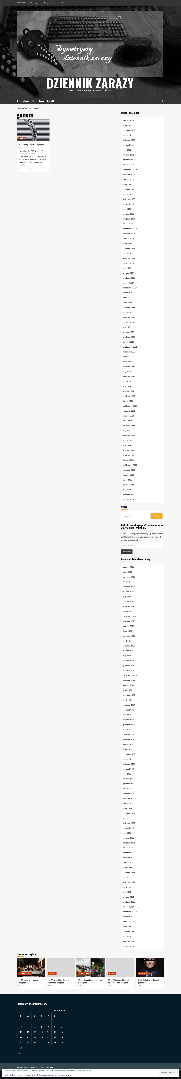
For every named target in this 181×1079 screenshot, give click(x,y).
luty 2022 (127, 386)
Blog (46, 3)
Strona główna (35, 3)
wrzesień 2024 (129, 233)
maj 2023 (127, 312)
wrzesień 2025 (129, 174)
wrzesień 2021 (129, 411)
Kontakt (62, 3)
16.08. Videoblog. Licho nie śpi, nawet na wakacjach (119, 981)
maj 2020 (127, 490)
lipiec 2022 (127, 361)
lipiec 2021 (127, 421)
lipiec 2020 (127, 480)
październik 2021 (130, 406)
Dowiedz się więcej (24, 169)
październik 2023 (130, 288)
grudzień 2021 (129, 396)
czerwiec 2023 (129, 307)
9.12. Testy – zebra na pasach (31, 144)
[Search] (162, 101)
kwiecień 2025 (129, 199)
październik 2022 (130, 347)
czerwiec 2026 (129, 130)
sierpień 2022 (128, 357)
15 (55, 1032)
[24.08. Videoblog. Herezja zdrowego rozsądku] (61, 967)
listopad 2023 (128, 283)
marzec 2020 (128, 499)
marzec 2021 (128, 440)
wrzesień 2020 (129, 470)
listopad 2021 (128, 401)
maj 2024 (127, 253)
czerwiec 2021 (129, 426)
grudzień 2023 (129, 278)
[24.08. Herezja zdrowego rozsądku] (31, 967)
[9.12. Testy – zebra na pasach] (33, 130)
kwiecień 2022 (129, 376)
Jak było (22, 138)
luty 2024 (127, 268)
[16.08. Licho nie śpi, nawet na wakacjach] (90, 967)
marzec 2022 (128, 381)
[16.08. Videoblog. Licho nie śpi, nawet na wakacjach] (120, 967)
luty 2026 (127, 150)
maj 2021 (127, 430)
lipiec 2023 (127, 302)
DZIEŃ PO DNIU (84, 974)
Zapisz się (127, 551)
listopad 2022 (128, 342)
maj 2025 (127, 194)
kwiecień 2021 (129, 435)
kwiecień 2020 (129, 494)
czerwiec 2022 (129, 366)
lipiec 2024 (127, 243)
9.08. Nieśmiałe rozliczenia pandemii (149, 981)
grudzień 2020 (129, 455)
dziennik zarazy (90, 83)
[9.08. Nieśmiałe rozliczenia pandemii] (150, 967)
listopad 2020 (128, 460)
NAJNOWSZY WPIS (25, 974)
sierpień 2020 (128, 475)
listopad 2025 (128, 164)
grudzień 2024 (129, 219)
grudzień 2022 (129, 337)
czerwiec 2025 (129, 189)
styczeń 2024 (128, 273)
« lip (19, 1053)
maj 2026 (127, 135)
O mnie (53, 3)
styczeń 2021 (128, 450)
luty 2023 (127, 327)
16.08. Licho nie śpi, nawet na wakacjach (90, 981)
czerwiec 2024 (129, 248)
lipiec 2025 (127, 184)
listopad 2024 (128, 224)
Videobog (52, 974)
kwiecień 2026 (129, 140)
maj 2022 (127, 371)
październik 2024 (130, 229)
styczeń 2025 (128, 214)
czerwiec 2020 (129, 485)
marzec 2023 (128, 322)
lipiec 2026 (127, 125)
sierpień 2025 (128, 179)
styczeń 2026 (128, 155)
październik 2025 (130, 169)
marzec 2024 (128, 263)
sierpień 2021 (128, 416)
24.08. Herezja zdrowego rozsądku (28, 981)
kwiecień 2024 (129, 258)
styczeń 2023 (128, 332)
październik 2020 (130, 465)
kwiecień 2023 (129, 317)
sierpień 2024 (128, 238)
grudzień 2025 (129, 160)
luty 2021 (127, 445)
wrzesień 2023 (129, 293)
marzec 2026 (128, 145)
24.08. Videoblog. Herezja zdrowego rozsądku (58, 981)
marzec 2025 (128, 204)
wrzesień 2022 (129, 352)
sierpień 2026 (128, 120)
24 (21, 1042)
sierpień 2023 (128, 297)
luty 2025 (127, 209)
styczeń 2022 (128, 391)
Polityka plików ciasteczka (62, 1075)
